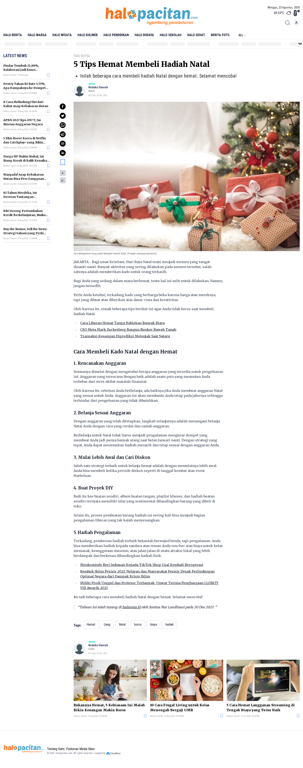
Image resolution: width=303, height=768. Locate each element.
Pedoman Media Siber (80, 749)
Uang (107, 624)
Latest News (15, 55)
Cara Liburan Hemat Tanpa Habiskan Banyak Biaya (122, 323)
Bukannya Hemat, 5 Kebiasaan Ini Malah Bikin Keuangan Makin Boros (109, 707)
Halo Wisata (62, 35)
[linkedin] (63, 153)
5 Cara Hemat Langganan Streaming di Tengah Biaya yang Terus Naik (261, 707)
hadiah (170, 624)
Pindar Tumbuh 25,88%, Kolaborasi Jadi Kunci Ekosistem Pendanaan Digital (25, 70)
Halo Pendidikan (116, 35)
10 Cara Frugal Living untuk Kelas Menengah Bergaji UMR (179, 707)
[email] (63, 144)
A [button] (62, 173)
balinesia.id (131, 607)
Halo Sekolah (170, 35)
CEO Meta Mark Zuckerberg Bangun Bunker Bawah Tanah (128, 329)
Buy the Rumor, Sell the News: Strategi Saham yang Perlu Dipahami (25, 233)
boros (138, 624)
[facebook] (63, 106)
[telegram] (63, 134)
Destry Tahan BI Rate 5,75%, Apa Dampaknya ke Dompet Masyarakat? (24, 88)
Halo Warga (37, 35)
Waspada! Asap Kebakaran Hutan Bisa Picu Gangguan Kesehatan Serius (23, 179)
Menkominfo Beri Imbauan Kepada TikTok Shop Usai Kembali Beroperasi (141, 565)
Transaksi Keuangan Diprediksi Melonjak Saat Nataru (125, 336)
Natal (122, 624)
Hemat (91, 624)
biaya (153, 624)
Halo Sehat (196, 35)
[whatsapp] (63, 125)
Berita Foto (220, 35)
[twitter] (63, 116)
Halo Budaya (144, 35)
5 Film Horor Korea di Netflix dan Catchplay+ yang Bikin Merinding (24, 142)
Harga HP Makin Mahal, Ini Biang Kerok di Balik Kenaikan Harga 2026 (26, 161)
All (240, 35)
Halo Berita (12, 35)
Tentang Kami (56, 749)
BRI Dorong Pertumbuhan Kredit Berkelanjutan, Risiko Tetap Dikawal (24, 215)
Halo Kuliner (88, 35)
